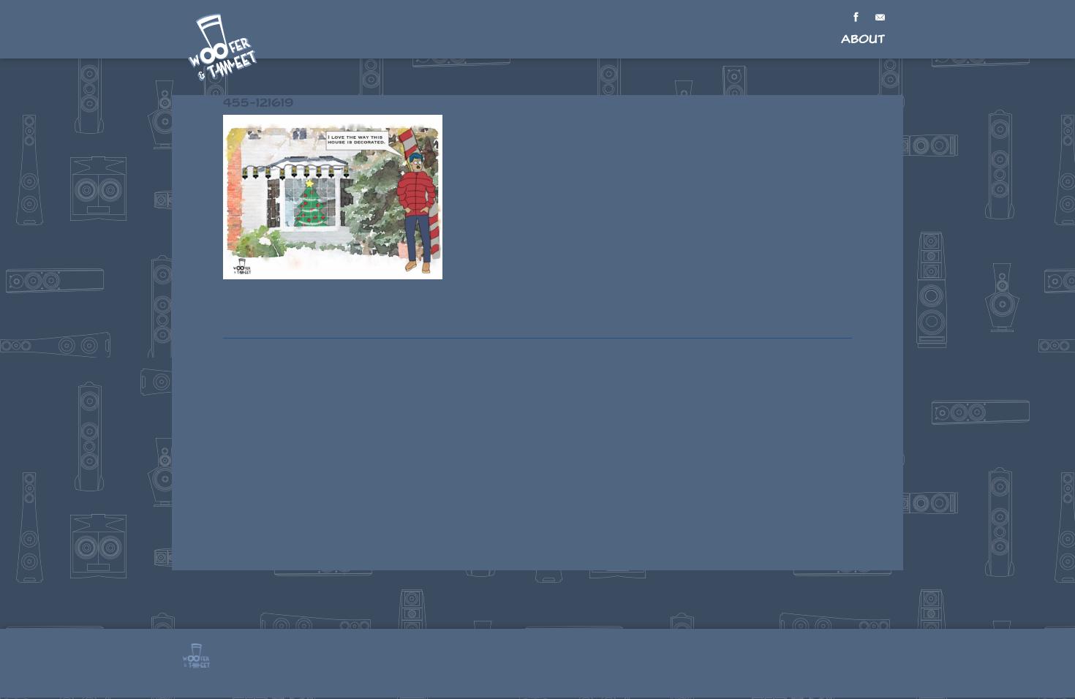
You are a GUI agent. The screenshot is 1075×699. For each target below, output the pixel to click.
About (863, 39)
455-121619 (258, 102)
